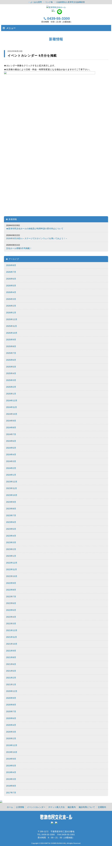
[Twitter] (52, 823)
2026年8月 (11, 265)
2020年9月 (11, 698)
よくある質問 (36, 2)
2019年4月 (11, 772)
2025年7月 (11, 353)
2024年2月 (11, 468)
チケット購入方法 (56, 807)
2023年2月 (11, 549)
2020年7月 (11, 711)
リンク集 (49, 2)
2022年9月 (11, 583)
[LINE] (59, 13)
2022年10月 (11, 576)
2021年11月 (11, 637)
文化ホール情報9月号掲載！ (19, 248)
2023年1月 (11, 556)
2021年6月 (11, 664)
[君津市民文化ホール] (56, 7)
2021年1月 (11, 684)
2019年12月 (11, 745)
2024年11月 (11, 407)
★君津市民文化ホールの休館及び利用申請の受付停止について (34, 228)
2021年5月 (11, 671)
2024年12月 (11, 400)
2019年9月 (11, 759)
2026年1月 (11, 312)
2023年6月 (11, 522)
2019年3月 (11, 779)
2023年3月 (11, 542)
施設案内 (72, 807)
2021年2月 (11, 678)
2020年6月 (11, 718)
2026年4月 (11, 292)
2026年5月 (11, 285)
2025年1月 (11, 394)
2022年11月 (11, 569)
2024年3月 (11, 461)
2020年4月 (11, 725)
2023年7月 (11, 515)
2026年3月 (11, 299)
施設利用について (87, 807)
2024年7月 (11, 434)
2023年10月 (11, 495)
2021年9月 (11, 651)
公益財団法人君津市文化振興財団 (70, 2)
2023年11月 (11, 488)
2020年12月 (11, 691)
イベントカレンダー (36, 807)
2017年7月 (11, 792)
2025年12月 (11, 319)
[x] (53, 11)
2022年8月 (11, 590)
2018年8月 (11, 786)
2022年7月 (11, 596)
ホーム (10, 807)
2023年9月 (11, 502)
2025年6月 (11, 360)
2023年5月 (11, 529)
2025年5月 (11, 367)
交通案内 (102, 807)
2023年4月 (11, 536)
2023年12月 (11, 481)
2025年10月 (11, 333)
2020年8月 (11, 705)
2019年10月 (11, 752)
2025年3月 (11, 380)
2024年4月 (11, 454)
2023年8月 (11, 508)
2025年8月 (11, 346)
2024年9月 (11, 421)
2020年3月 (11, 732)
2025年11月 (11, 326)
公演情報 (20, 807)
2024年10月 (11, 414)
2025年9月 (11, 339)
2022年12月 (11, 563)
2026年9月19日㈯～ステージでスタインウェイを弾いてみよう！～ (36, 238)
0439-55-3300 (58, 18)
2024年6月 (11, 441)
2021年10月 (11, 644)
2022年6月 (11, 603)
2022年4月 (11, 617)
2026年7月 (11, 272)
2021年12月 (11, 630)
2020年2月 (11, 738)
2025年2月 (11, 387)
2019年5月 (11, 765)
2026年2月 (11, 306)
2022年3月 (11, 623)
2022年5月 (11, 610)
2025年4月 (11, 373)
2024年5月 (11, 448)
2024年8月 (11, 427)
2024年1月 (11, 475)
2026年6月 (11, 279)
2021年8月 (11, 657)
